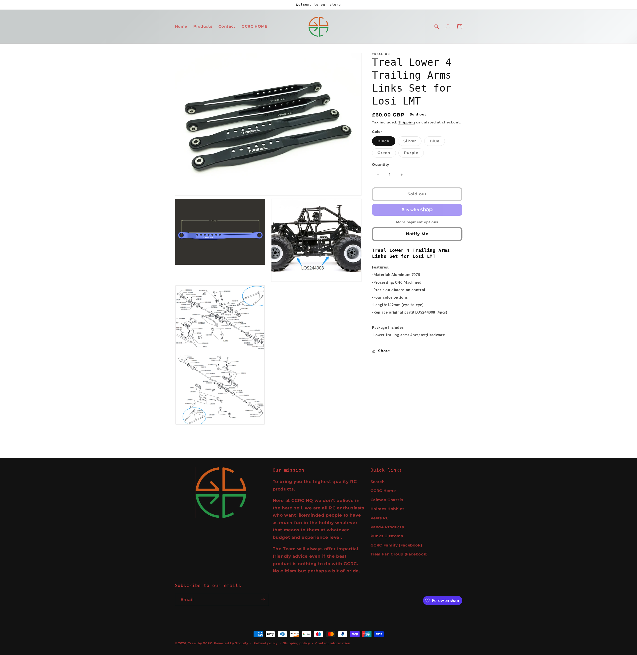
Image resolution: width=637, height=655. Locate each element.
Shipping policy (296, 643)
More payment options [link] (417, 222)
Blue (437, 142)
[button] (436, 26)
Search (378, 482)
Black (386, 142)
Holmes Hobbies (388, 509)
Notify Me (417, 233)
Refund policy (266, 643)
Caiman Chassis (387, 500)
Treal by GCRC (200, 643)
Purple (414, 154)
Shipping (406, 122)
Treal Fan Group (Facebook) (399, 554)
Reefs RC (380, 518)
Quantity (380, 164)
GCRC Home (383, 491)
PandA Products (387, 527)
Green (386, 154)
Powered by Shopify (231, 643)
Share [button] (384, 351)
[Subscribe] (262, 600)
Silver (412, 142)
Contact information (332, 643)
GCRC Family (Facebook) (396, 545)
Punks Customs (387, 536)
